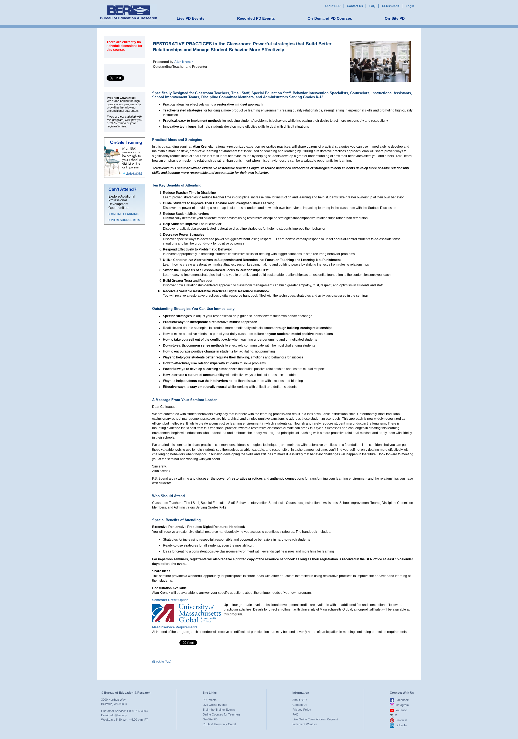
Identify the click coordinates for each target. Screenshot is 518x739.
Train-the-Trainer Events (219, 709)
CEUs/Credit (390, 6)
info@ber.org (118, 715)
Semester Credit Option (170, 600)
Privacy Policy (301, 709)
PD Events (210, 699)
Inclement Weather (304, 724)
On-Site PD (395, 18)
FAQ (372, 6)
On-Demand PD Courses (330, 18)
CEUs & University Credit (219, 724)
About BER (332, 6)
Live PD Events (191, 18)
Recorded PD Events (256, 18)
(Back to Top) (161, 661)
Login (410, 6)
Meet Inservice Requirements (174, 627)
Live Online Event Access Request (315, 719)
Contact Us (355, 6)
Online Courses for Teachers (222, 714)
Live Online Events (215, 704)
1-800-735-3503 (137, 711)
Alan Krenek (183, 62)
